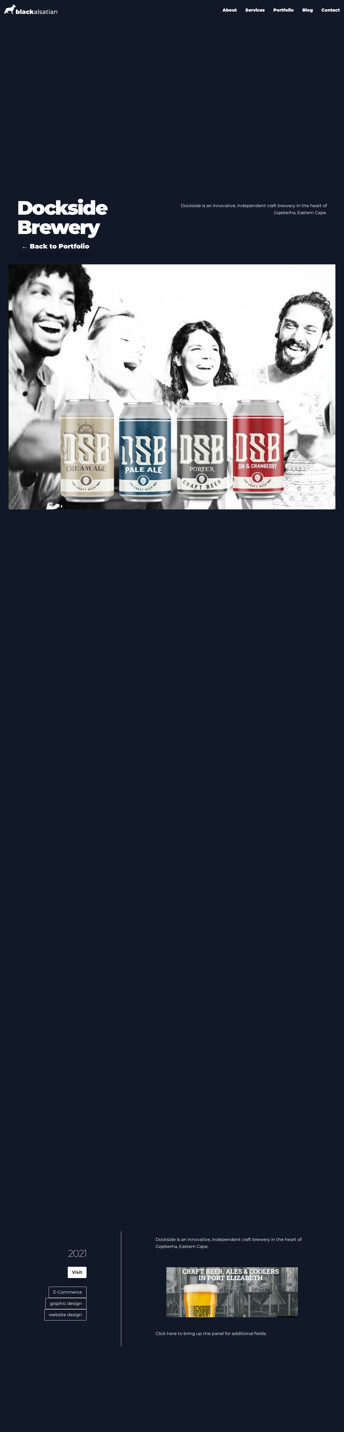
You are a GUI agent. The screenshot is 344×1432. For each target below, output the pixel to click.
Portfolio (283, 10)
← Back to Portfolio (55, 246)
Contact (330, 10)
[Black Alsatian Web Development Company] (30, 10)
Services (255, 10)
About (230, 10)
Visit (77, 1272)
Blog (307, 10)
